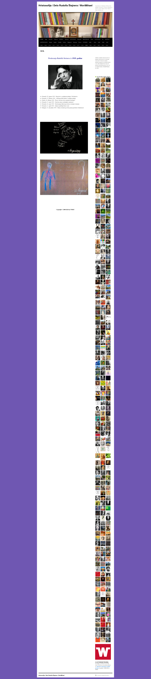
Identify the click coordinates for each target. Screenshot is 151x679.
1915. (70, 45)
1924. (107, 45)
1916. (74, 45)
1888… (90, 42)
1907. (107, 42)
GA (102, 39)
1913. (62, 45)
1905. (99, 42)
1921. (94, 45)
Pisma (79, 42)
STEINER (85, 42)
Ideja (46, 39)
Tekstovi (67, 39)
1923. (103, 45)
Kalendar (79, 39)
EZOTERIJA (97, 39)
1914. (66, 45)
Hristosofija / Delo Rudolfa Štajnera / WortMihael (65, 5)
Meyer (50, 42)
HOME (41, 39)
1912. (58, 45)
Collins (64, 42)
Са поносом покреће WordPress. (103, 675)
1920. (90, 45)
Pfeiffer (59, 42)
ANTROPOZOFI (44, 42)
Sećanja (75, 42)
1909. (45, 45)
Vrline (92, 39)
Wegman (70, 42)
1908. (41, 45)
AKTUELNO (73, 39)
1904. (95, 42)
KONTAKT (107, 39)
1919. (86, 45)
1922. (99, 45)
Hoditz (55, 42)
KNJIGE (50, 39)
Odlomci (56, 39)
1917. (78, 45)
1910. (49, 45)
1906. (103, 42)
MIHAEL (61, 39)
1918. (82, 45)
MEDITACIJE (86, 39)
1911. (54, 45)
